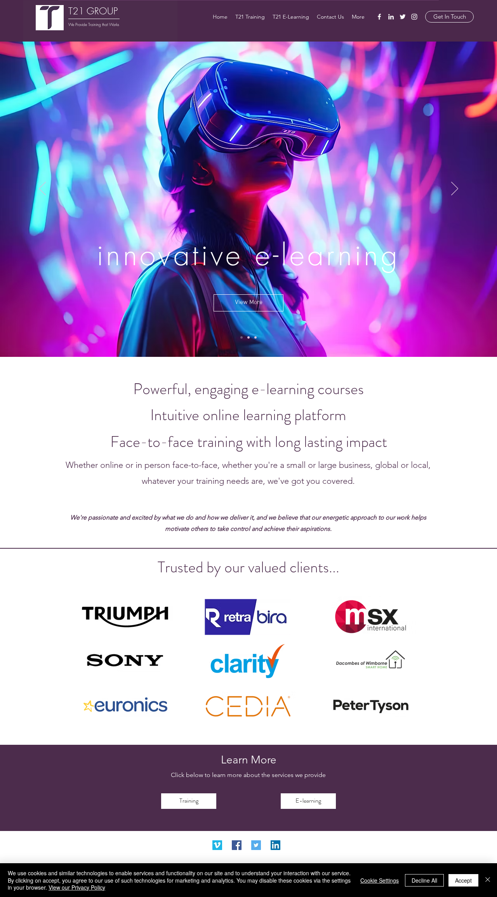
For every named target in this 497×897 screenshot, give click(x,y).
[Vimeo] (217, 845)
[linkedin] (391, 17)
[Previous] (42, 189)
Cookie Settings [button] (379, 880)
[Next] (454, 189)
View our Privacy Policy (77, 887)
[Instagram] (414, 17)
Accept (463, 880)
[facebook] (379, 17)
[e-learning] (241, 337)
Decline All (424, 880)
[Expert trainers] (248, 337)
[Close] (487, 880)
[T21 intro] (255, 337)
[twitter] (403, 17)
